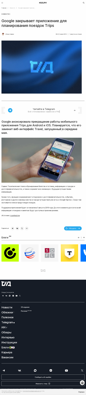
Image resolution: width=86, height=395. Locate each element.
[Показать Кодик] (82, 382)
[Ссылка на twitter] (19, 278)
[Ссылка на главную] (6, 265)
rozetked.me (15, 215)
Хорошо (81, 392)
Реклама (25, 293)
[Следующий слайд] (83, 237)
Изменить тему (41, 366)
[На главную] (43, 3)
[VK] (17, 228)
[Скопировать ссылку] (27, 228)
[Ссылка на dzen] (13, 278)
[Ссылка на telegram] (2, 278)
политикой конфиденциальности (28, 371)
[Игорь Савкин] (3, 34)
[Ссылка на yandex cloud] (8, 379)
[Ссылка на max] (9, 278)
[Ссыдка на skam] (4, 386)
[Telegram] (12, 228)
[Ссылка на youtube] (16, 278)
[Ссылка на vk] (6, 278)
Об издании (25, 289)
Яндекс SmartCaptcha (68, 371)
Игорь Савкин (10, 34)
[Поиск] (83, 3)
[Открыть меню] (2, 3)
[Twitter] (22, 228)
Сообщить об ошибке (43, 359)
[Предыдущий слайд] (78, 237)
